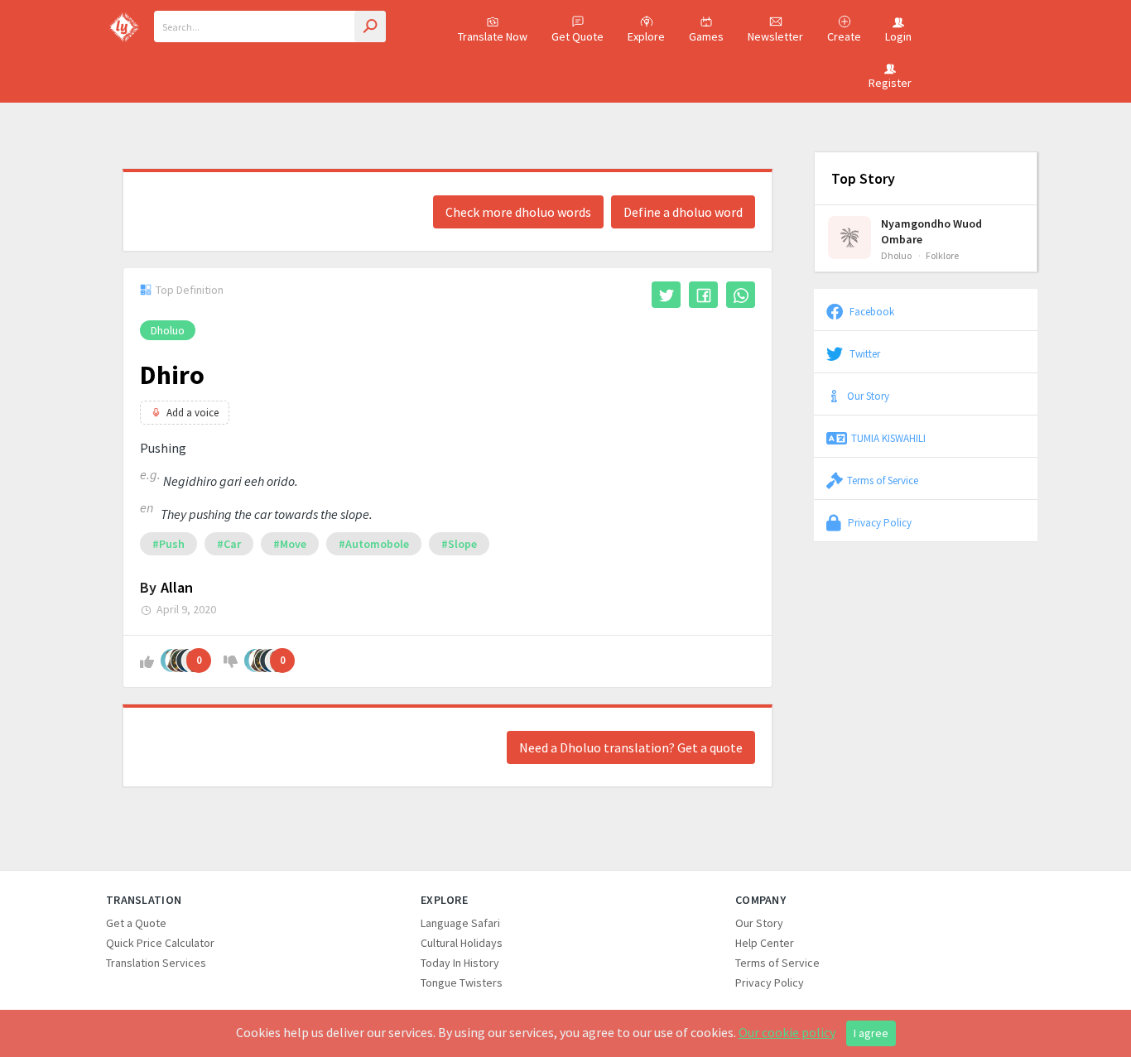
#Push (168, 543)
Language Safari (460, 922)
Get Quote (577, 36)
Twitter (863, 353)
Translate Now (492, 36)
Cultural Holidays (462, 942)
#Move (289, 543)
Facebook (870, 311)
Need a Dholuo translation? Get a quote (631, 747)
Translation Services (156, 962)
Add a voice (192, 413)
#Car (229, 543)
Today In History (460, 962)
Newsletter (775, 36)
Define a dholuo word (683, 212)
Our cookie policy (787, 1032)
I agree (871, 1033)
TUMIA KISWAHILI (888, 437)
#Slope (459, 543)
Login (898, 36)
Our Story (868, 395)
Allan (177, 587)
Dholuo (168, 330)
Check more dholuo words (518, 212)
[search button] (370, 26)
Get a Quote (136, 922)
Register (890, 82)
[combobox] (270, 26)
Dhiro (172, 375)
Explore (646, 36)
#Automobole (374, 543)
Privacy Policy (878, 522)
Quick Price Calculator (160, 942)
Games (706, 36)
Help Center (764, 942)
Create (844, 36)
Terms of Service (882, 480)
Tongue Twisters (462, 982)
